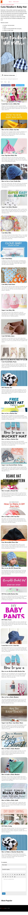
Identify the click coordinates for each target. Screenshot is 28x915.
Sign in (10, 1)
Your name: (4, 864)
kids (4, 78)
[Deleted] (12, 874)
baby (2, 78)
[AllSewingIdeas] (2, 1)
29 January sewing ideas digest (7, 4)
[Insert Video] (3, 877)
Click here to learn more (9, 75)
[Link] (8, 877)
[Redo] (5, 874)
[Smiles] (15, 877)
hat (17, 78)
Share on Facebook (6, 85)
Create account (16, 1)
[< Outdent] (19, 874)
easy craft (8, 78)
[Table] (5, 877)
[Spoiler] (10, 877)
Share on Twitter (20, 85)
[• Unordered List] (15, 874)
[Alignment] (12, 877)
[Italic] (10, 874)
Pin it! (13, 85)
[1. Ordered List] (17, 874)
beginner (14, 78)
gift (11, 78)
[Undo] (3, 874)
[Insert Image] (24, 874)
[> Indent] (22, 874)
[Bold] (8, 874)
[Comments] (5, 82)
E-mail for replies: (6, 869)
